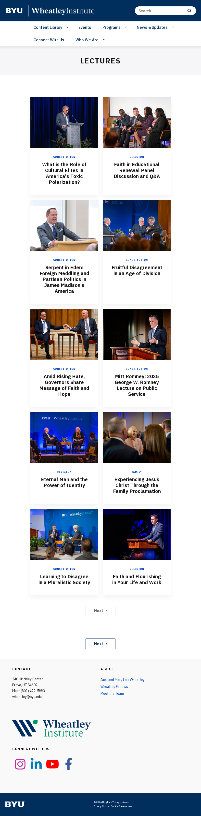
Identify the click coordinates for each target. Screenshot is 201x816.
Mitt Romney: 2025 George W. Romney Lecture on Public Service (137, 385)
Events (84, 27)
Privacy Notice (101, 806)
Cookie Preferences (121, 806)
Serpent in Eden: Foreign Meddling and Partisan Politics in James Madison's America (64, 279)
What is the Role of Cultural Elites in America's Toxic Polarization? (64, 173)
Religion (136, 157)
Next (98, 610)
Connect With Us (49, 39)
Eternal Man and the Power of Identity (64, 482)
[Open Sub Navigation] (68, 27)
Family (137, 472)
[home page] (14, 10)
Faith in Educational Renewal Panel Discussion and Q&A (137, 170)
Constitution (64, 157)
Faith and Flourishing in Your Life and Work (136, 579)
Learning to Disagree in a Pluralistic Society (64, 579)
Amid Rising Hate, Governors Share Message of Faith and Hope (64, 385)
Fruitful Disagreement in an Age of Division (137, 270)
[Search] (189, 10)
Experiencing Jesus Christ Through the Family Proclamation (137, 485)
